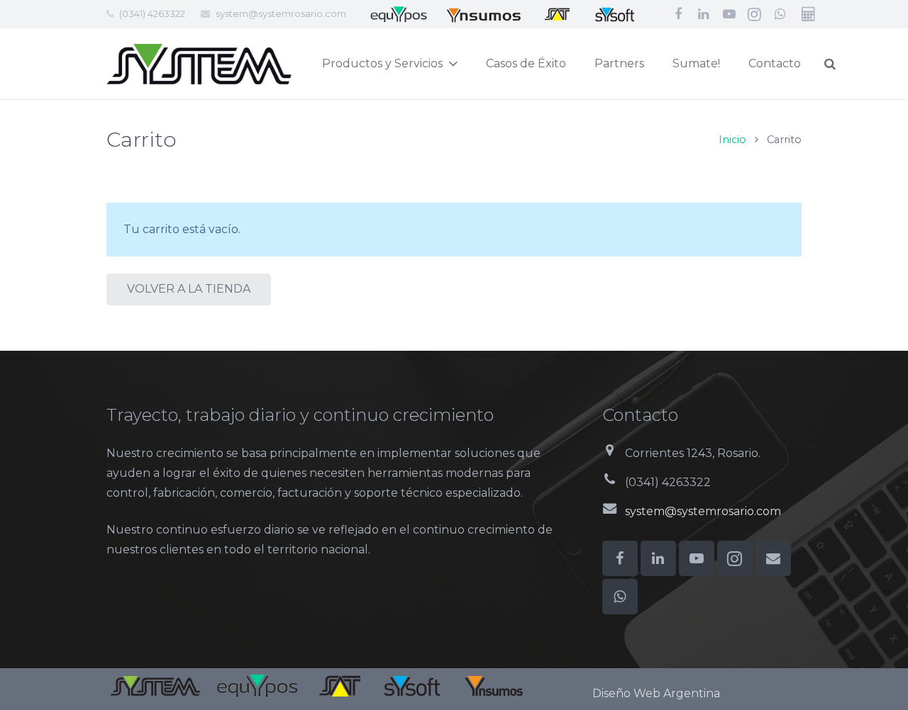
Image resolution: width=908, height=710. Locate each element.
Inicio (732, 139)
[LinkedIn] (703, 14)
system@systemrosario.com (281, 13)
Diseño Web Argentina (656, 693)
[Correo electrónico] (773, 558)
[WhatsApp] (780, 14)
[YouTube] (729, 14)
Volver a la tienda (188, 288)
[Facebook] (678, 14)
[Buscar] (830, 64)
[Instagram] (755, 14)
